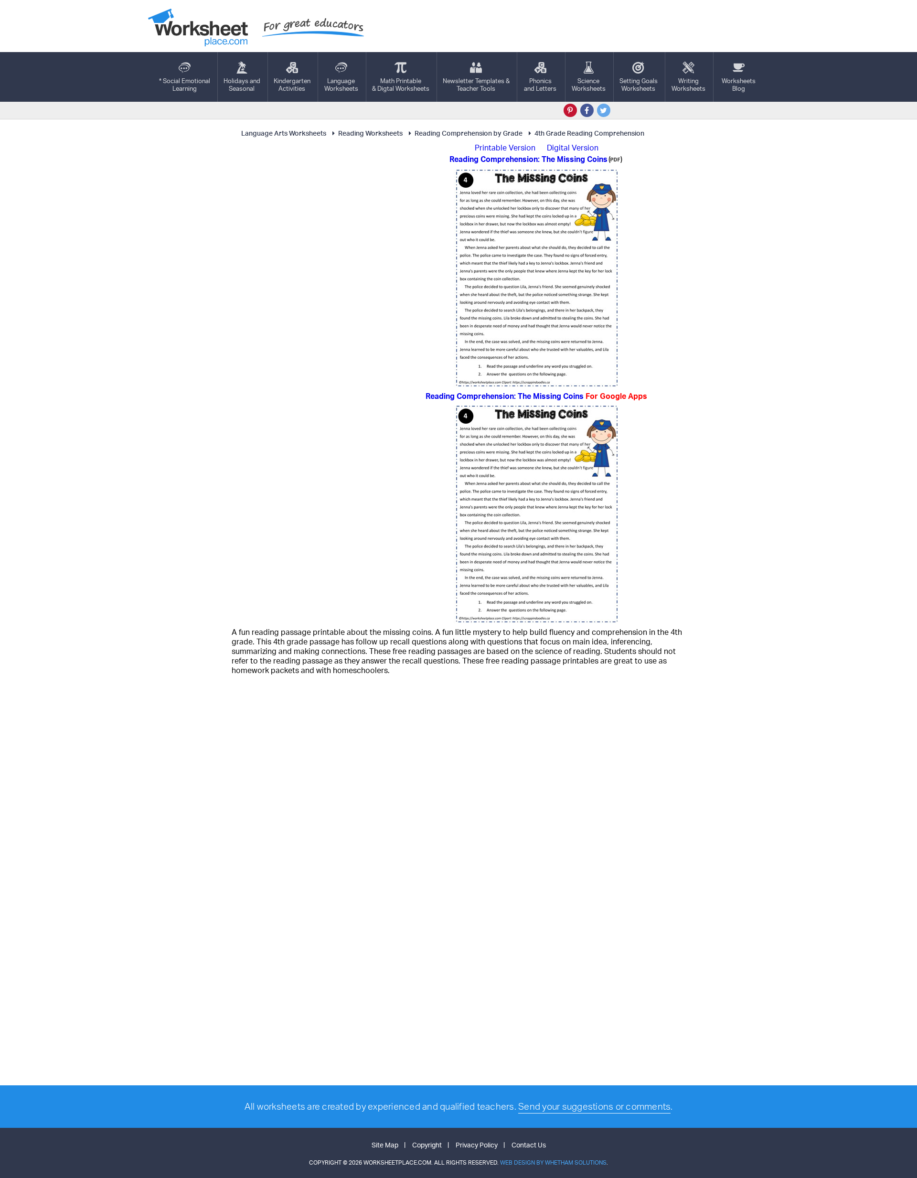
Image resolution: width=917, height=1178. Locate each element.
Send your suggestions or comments (594, 1106)
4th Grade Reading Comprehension (589, 133)
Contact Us (529, 1145)
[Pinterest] (570, 110)
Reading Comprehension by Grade (468, 133)
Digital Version (572, 147)
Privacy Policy (477, 1145)
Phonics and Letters (540, 84)
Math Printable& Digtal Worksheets (400, 84)
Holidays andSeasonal (242, 84)
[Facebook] (587, 110)
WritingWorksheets (688, 84)
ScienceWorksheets (589, 84)
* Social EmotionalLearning (184, 84)
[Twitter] (603, 110)
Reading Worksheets (370, 133)
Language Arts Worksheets (283, 133)
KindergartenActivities (292, 84)
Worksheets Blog (739, 84)
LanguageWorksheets (341, 84)
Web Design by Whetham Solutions (553, 1162)
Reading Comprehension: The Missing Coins (536, 396)
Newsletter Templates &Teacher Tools (476, 84)
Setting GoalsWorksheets (638, 84)
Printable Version (505, 147)
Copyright (427, 1145)
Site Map (385, 1145)
